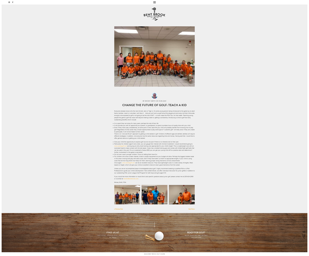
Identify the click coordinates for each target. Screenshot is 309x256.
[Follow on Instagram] (9, 2)
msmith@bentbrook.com (130, 178)
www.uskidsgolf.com (120, 146)
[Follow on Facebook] (12, 2)
